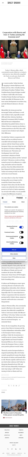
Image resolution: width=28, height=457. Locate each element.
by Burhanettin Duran (7, 62)
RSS (24, 453)
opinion (3, 392)
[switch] (21, 232)
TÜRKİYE (21, 430)
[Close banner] (25, 197)
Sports (7, 437)
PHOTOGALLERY (8, 417)
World (7, 432)
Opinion (21, 437)
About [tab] (23, 202)
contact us (19, 453)
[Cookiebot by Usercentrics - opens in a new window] (17, 198)
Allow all (14, 249)
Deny (14, 258)
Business (21, 432)
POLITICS (7, 430)
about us (13, 453)
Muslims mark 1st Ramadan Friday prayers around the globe (13, 414)
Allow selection (14, 253)
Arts (21, 435)
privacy (7, 453)
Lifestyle (7, 435)
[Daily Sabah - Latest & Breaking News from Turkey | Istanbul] (14, 3)
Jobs (3, 453)
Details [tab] (14, 202)
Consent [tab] (5, 202)
